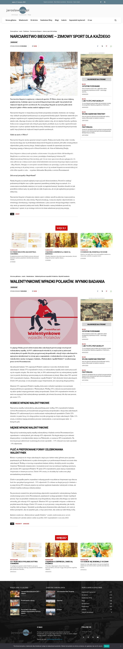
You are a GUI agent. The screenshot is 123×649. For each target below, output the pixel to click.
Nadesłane (26, 31)
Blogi (84, 84)
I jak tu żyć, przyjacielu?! (93, 101)
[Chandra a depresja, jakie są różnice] (61, 240)
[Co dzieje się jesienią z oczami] (97, 240)
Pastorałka (87, 127)
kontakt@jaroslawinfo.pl (54, 639)
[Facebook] (101, 2)
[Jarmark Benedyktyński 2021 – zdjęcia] (15, 594)
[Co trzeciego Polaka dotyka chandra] (26, 240)
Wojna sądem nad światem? (93, 114)
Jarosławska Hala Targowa (65, 591)
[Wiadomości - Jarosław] (21, 632)
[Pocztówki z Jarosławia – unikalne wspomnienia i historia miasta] (15, 612)
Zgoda (106, 646)
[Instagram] (88, 637)
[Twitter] (105, 2)
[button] (116, 20)
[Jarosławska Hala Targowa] (50, 594)
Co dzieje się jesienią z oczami (94, 252)
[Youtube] (98, 637)
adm (35, 46)
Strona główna (14, 31)
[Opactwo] (50, 603)
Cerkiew (59, 609)
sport (17, 214)
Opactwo (59, 600)
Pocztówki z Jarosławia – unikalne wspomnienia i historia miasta (30, 611)
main (20, 31)
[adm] (31, 46)
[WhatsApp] (111, 46)
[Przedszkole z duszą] (15, 603)
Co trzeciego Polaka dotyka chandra (23, 253)
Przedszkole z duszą (27, 600)
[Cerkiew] (50, 612)
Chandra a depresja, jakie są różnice (57, 253)
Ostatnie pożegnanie (91, 86)
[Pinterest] (106, 46)
